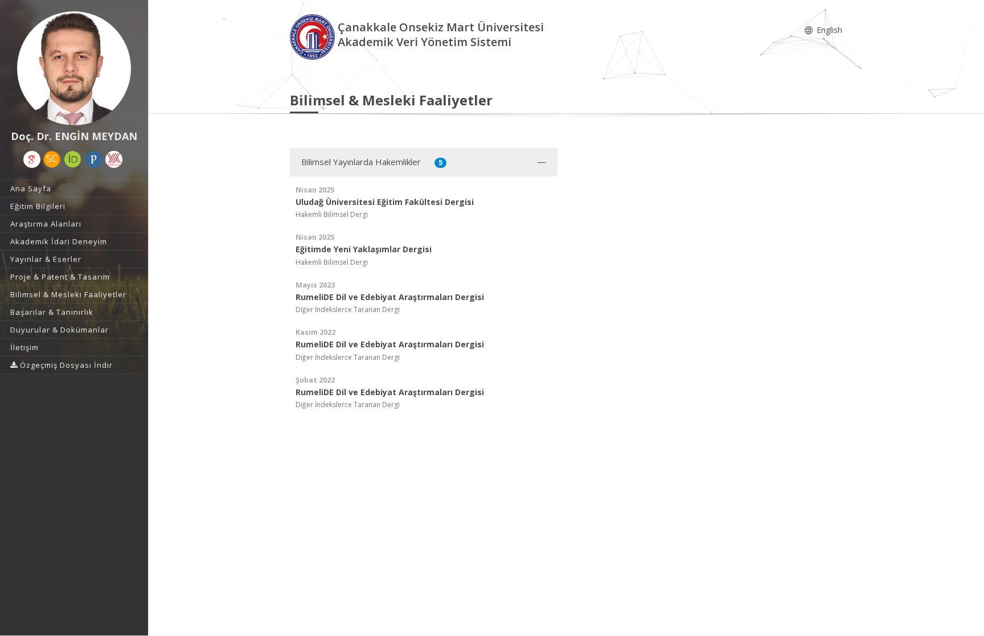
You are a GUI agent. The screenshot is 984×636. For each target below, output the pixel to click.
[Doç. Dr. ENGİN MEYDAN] (74, 68)
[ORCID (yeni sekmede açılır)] (73, 159)
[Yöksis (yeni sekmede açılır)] (113, 159)
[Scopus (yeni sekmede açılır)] (51, 159)
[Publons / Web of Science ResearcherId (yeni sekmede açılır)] (93, 159)
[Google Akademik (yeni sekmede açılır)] (31, 159)
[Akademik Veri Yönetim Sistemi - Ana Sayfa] (314, 36)
